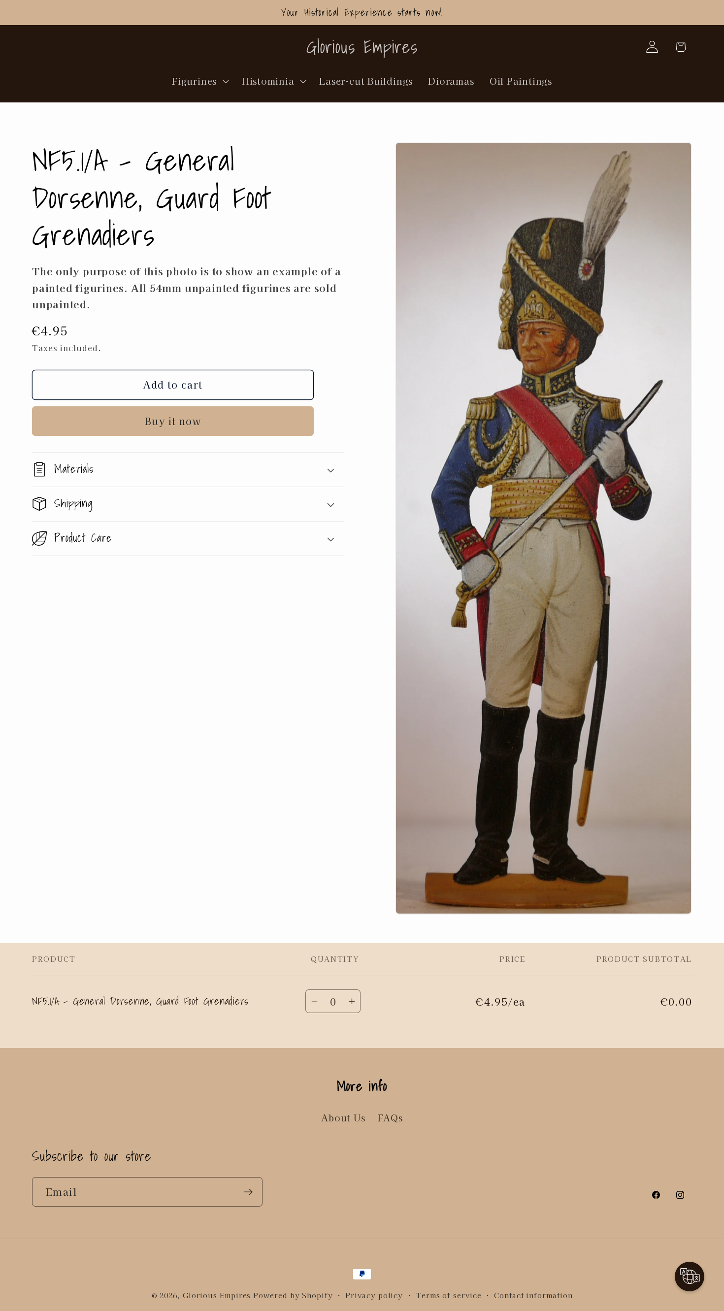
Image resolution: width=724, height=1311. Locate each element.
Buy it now (172, 421)
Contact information (533, 1295)
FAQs (390, 1117)
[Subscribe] (248, 1192)
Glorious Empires (217, 1295)
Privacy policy (374, 1295)
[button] (199, 80)
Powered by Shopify (292, 1295)
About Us (343, 1117)
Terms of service (449, 1295)
